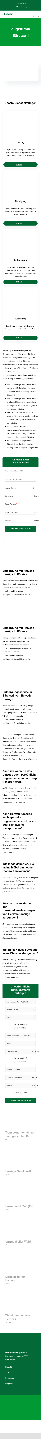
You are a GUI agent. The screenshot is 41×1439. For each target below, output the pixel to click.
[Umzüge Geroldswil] (21, 1159)
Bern (6, 1139)
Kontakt (8, 1367)
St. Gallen (8, 1322)
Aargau (7, 1283)
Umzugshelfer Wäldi (18, 1241)
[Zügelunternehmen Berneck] (21, 1304)
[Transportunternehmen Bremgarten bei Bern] (21, 1121)
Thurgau (8, 1245)
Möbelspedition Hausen (15, 1278)
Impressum (10, 1378)
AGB (7, 1373)
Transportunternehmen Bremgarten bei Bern (20, 1134)
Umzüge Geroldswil (18, 1171)
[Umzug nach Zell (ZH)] (21, 1194)
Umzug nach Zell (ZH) (19, 1206)
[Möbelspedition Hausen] (21, 1265)
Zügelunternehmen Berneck (17, 1317)
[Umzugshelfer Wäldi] (21, 1230)
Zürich (7, 1174)
